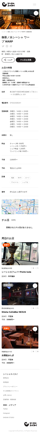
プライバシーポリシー (10, 386)
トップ (3, 31)
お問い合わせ (7, 395)
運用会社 (6, 378)
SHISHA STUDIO (8, 417)
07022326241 (15, 103)
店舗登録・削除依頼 (9, 399)
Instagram (6, 413)
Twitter (5, 409)
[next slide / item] (38, 19)
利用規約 (6, 382)
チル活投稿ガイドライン (11, 391)
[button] (16, 27)
